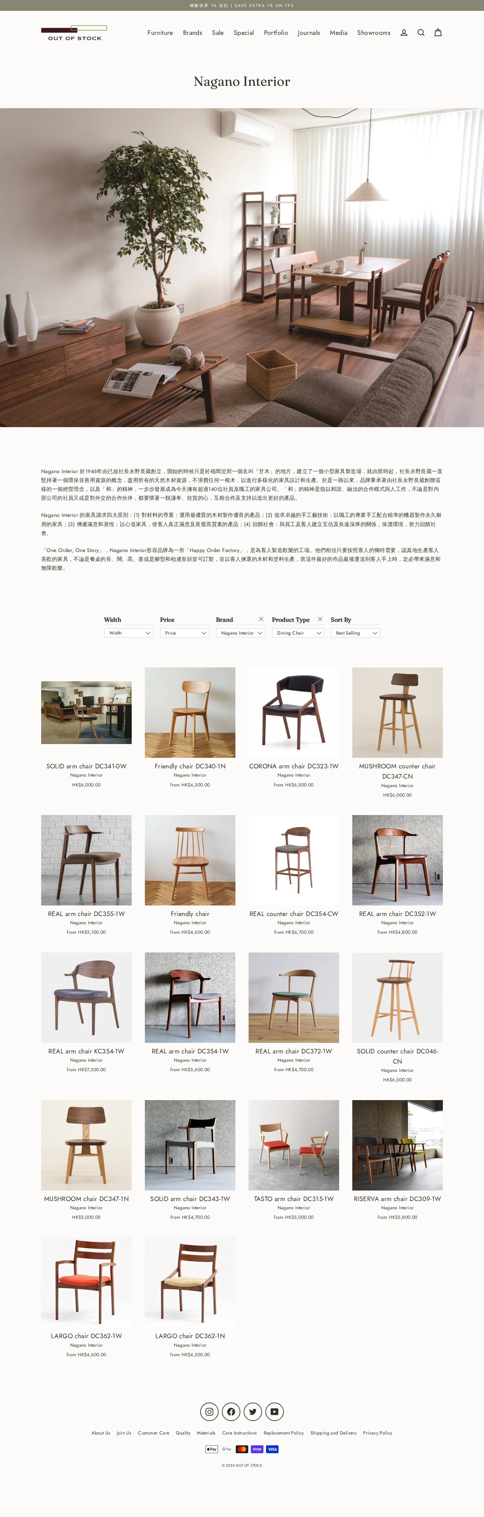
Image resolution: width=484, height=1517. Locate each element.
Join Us (124, 1433)
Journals (309, 32)
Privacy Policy (377, 1433)
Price (167, 619)
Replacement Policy (284, 1433)
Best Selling (348, 633)
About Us (101, 1433)
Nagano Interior (237, 633)
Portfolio (276, 32)
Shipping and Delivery (333, 1433)
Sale (218, 32)
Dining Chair (290, 633)
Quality (183, 1433)
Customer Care (153, 1433)
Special (244, 32)
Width (112, 619)
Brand (224, 619)
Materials (206, 1433)
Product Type (290, 619)
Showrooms (373, 32)
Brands (192, 32)
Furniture (160, 32)
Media (338, 32)
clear (262, 619)
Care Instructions (239, 1433)
